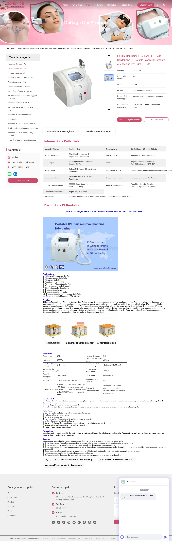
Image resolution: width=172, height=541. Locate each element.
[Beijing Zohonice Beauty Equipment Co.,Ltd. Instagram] (69, 523)
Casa (65, 5)
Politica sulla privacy (18, 538)
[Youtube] (74, 523)
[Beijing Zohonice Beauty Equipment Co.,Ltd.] (15, 5)
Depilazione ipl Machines (34, 48)
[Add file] (122, 537)
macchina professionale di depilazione (63, 465)
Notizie (10, 507)
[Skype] (15, 174)
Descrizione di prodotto (98, 131)
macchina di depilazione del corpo (116, 459)
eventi (100, 5)
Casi (9, 511)
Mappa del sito (34, 538)
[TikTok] (84, 523)
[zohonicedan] (94, 523)
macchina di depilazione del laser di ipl (74, 459)
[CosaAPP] (9, 174)
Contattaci (111, 5)
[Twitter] (58, 523)
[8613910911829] (89, 523)
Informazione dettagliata (60, 131)
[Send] (166, 537)
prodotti (89, 5)
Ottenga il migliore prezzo (129, 120)
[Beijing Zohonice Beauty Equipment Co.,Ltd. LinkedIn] (79, 523)
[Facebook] (63, 523)
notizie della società (127, 5)
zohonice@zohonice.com (23, 162)
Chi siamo (77, 5)
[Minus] (165, 481)
